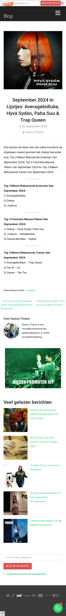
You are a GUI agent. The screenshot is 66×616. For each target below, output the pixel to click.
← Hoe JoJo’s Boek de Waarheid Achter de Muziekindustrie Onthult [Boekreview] (16, 305)
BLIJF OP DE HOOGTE (51, 3)
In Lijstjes (30, 290)
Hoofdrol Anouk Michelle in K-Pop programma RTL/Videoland (45, 497)
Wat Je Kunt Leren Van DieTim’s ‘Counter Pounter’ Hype (44, 441)
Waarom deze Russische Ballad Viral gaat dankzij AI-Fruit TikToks (44, 414)
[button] (33, 3)
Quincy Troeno (34, 132)
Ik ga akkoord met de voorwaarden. (26, 574)
